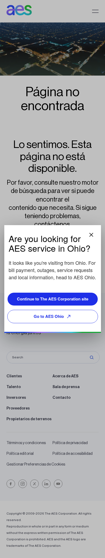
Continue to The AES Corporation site (52, 299)
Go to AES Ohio (49, 316)
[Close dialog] (91, 234)
